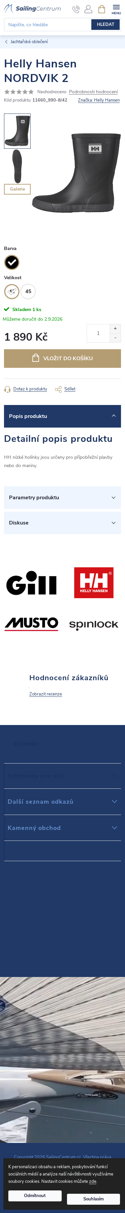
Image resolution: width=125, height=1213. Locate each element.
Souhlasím (93, 1199)
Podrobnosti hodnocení (93, 92)
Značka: (99, 100)
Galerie (17, 189)
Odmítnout (35, 1196)
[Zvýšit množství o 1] (115, 328)
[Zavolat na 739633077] (76, 9)
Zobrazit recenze (45, 694)
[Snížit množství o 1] (115, 337)
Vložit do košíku (68, 358)
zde (92, 1181)
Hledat (105, 25)
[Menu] (116, 9)
